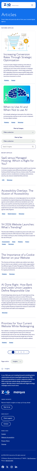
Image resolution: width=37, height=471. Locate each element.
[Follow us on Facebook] (2, 467)
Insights (15, 361)
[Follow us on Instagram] (11, 467)
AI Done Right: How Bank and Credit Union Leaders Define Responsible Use (16, 287)
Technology (20, 122)
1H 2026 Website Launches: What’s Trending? (18, 226)
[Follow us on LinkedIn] (16, 467)
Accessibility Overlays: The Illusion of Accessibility (17, 192)
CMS (3, 180)
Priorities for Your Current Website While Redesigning (17, 325)
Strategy (13, 80)
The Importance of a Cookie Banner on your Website (18, 256)
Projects (27, 242)
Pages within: (5, 361)
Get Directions (32, 458)
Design (3, 214)
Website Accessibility (7, 437)
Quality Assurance (12, 214)
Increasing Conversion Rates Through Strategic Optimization (18, 57)
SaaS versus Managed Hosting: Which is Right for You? (17, 160)
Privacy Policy (5, 441)
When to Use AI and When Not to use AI (16, 108)
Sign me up (7, 407)
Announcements (6, 242)
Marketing (6, 80)
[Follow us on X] (7, 467)
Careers (3, 434)
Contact (6, 424)
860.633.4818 (9, 461)
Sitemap (3, 444)
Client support (8, 418)
